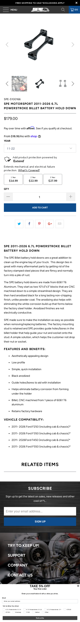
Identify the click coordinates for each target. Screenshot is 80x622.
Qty (6, 188)
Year (7, 140)
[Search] (64, 9)
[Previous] (8, 44)
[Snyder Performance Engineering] (40, 10)
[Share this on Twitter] (19, 224)
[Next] (72, 44)
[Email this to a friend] (60, 224)
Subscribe (40, 618)
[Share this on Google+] (49, 224)
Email (4, 598)
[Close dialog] (78, 586)
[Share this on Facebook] (29, 224)
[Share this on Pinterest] (39, 224)
